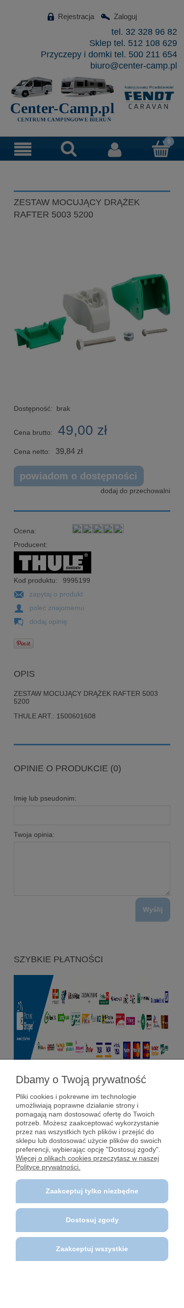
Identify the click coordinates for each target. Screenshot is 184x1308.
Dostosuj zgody (92, 1220)
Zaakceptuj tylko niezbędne (92, 1191)
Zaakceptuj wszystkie (92, 1249)
